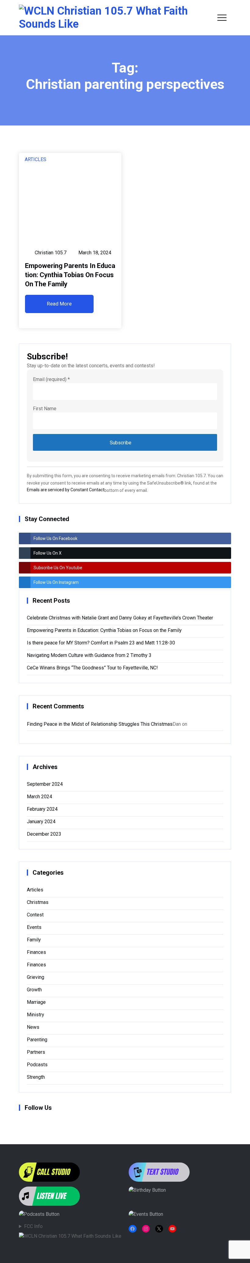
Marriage (36, 1002)
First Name (44, 408)
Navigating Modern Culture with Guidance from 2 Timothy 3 (89, 655)
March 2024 (39, 796)
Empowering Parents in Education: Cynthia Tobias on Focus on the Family (70, 275)
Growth (34, 990)
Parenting (37, 1040)
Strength (36, 1077)
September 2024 (45, 784)
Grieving (35, 977)
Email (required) (51, 379)
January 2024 (41, 821)
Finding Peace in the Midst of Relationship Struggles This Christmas (100, 724)
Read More (59, 304)
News (33, 1027)
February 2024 (42, 809)
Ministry (35, 1015)
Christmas (37, 902)
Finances (36, 952)
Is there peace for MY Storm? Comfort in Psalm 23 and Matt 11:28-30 (101, 643)
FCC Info (33, 1226)
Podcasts (37, 1064)
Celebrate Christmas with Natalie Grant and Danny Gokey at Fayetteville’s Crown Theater (120, 618)
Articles (35, 159)
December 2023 (44, 834)
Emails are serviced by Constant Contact (65, 489)
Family (34, 940)
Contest (35, 915)
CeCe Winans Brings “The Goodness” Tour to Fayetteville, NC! (92, 668)
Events (34, 927)
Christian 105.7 (50, 253)
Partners (36, 1052)
